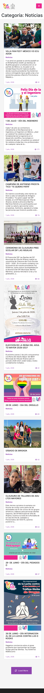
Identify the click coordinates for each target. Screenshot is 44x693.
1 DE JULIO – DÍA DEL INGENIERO (22, 121)
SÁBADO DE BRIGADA (16, 450)
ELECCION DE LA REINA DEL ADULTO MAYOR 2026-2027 (22, 346)
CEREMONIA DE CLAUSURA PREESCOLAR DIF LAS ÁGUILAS (22, 249)
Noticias (9, 57)
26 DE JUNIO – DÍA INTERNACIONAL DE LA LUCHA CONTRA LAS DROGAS (22, 636)
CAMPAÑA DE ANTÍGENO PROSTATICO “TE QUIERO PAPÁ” (22, 185)
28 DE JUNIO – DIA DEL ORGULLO (22, 405)
